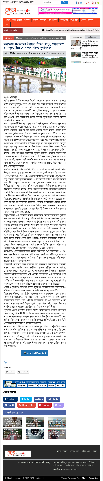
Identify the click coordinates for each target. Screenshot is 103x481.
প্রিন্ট (6, 362)
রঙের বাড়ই (74, 20)
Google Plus (28, 405)
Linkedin (54, 399)
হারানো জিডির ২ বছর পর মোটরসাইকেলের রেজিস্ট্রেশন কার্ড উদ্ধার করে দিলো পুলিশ (12, 422)
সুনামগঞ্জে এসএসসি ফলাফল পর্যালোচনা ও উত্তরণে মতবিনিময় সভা (56, 423)
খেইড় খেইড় (64, 20)
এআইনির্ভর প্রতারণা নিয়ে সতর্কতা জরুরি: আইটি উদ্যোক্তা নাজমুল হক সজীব (57, 434)
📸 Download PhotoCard (35, 353)
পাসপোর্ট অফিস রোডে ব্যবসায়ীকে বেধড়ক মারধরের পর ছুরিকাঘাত (34, 423)
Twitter (26, 399)
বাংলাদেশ (27, 20)
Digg (40, 399)
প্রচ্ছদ (8, 20)
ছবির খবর (21, 38)
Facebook (11, 399)
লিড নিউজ (43, 38)
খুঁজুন (64, 2)
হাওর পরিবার (62, 451)
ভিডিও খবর (74, 451)
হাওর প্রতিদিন (17, 20)
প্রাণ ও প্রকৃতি (52, 20)
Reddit (10, 405)
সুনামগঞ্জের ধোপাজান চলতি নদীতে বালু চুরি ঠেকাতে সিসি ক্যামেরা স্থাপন (33, 434)
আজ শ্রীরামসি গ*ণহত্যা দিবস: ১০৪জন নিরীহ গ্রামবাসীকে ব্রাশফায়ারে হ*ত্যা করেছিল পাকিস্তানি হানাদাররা (12, 433)
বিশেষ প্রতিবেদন (32, 38)
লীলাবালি (43, 20)
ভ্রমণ (7, 24)
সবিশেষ (35, 20)
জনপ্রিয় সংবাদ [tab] (92, 37)
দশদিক (90, 20)
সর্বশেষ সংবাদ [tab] (77, 37)
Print (59, 405)
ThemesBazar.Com (90, 478)
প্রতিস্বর (83, 20)
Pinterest (45, 405)
